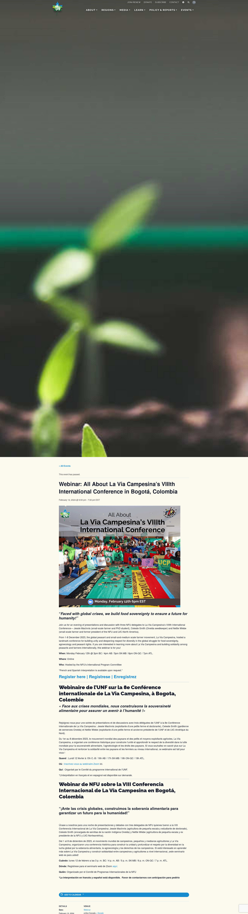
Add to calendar (72, 895)
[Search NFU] (188, 2)
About (90, 10)
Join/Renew (134, 2)
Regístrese (99, 676)
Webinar (87, 909)
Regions (108, 10)
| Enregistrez (123, 676)
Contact (174, 2)
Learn (138, 10)
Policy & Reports (162, 10)
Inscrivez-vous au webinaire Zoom (82, 763)
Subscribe (160, 2)
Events (186, 10)
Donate (148, 2)
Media (124, 10)
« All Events (65, 465)
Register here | (74, 676)
